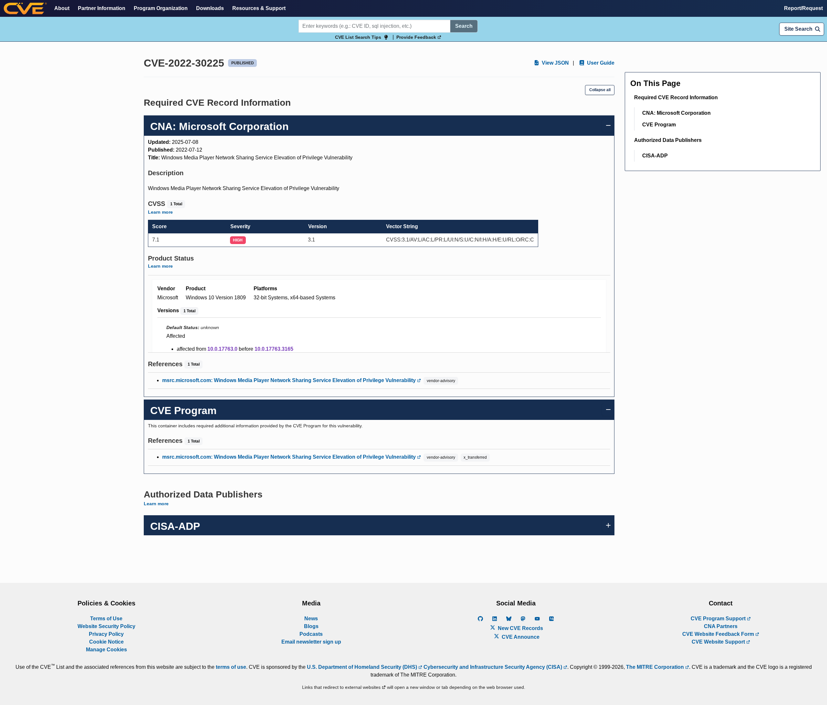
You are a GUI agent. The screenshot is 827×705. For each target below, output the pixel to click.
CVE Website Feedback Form (718, 634)
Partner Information (101, 8)
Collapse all (600, 90)
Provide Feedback (416, 37)
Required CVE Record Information (676, 97)
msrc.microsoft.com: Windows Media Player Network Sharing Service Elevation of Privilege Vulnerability (289, 380)
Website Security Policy (106, 626)
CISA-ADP (655, 155)
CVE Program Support (719, 618)
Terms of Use (106, 618)
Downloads (210, 8)
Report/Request (803, 8)
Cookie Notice (106, 642)
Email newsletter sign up (311, 642)
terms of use (231, 667)
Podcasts (311, 634)
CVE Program (659, 124)
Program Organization (161, 8)
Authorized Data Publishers (668, 140)
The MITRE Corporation (655, 667)
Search (464, 26)
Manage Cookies (106, 649)
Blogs (311, 626)
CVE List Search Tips (358, 37)
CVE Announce (519, 637)
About (61, 8)
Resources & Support (259, 8)
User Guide (600, 63)
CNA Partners (721, 626)
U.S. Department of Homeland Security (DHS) (362, 667)
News (311, 618)
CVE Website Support (719, 642)
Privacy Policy (106, 634)
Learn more (160, 212)
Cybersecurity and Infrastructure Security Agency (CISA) (492, 667)
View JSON (554, 63)
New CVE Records (520, 628)
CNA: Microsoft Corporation (676, 113)
